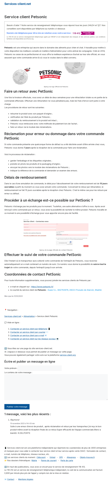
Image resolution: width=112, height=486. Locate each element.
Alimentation (29, 316)
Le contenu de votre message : (18, 372)
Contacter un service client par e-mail (27, 335)
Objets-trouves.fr (87, 457)
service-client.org (68, 355)
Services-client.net (17, 4)
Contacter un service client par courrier (27, 332)
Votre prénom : (11, 368)
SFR (61, 457)
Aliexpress (71, 457)
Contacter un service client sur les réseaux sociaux (33, 339)
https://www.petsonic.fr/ (42, 287)
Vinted (52, 457)
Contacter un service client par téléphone (28, 329)
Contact (10, 479)
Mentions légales (25, 479)
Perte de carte (67, 460)
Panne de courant (49, 460)
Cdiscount (41, 457)
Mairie (34, 460)
